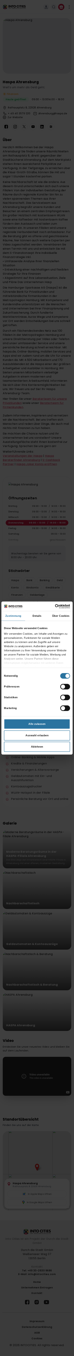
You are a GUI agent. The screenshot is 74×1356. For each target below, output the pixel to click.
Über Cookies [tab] (61, 615)
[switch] (65, 686)
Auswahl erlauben (37, 735)
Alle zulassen (37, 723)
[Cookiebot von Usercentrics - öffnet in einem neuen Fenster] (55, 606)
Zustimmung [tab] (13, 615)
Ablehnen (37, 746)
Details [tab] (37, 615)
